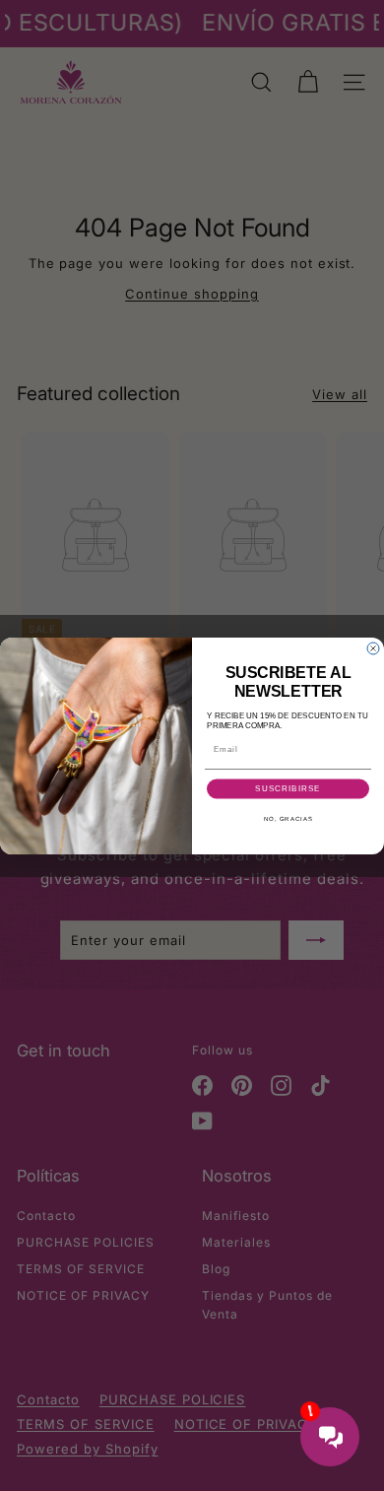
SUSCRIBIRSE (288, 788)
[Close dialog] (373, 648)
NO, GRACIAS (288, 818)
